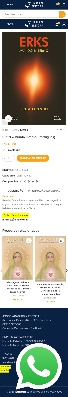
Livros (24, 130)
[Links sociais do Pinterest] (29, 181)
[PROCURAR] (62, 14)
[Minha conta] (64, 5)
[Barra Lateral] (4, 123)
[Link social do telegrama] (37, 181)
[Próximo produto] (64, 130)
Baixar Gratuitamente (16, 215)
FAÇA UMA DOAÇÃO (5, 369)
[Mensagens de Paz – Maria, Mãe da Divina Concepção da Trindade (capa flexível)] (17, 257)
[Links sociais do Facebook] (21, 181)
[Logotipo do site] (34, 4)
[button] (5, 78)
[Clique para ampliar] (8, 118)
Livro (14, 130)
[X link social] (25, 181)
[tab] (15, 190)
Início (5, 130)
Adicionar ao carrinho (33, 158)
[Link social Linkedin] (33, 181)
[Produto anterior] (57, 130)
